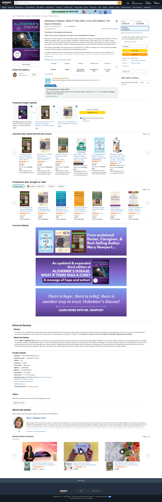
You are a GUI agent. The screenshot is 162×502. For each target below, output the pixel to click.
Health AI (10, 7)
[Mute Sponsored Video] (54, 459)
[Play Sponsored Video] (81, 452)
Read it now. (96, 80)
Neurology (44, 16)
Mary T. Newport (51, 26)
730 (65, 213)
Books (86, 7)
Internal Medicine (36, 16)
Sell (100, 7)
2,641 (138, 213)
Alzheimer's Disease (54, 16)
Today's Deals (78, 7)
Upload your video (19, 402)
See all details (49, 74)
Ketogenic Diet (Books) (26, 381)
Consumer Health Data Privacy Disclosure (83, 496)
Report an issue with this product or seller (59, 59)
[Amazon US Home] (63, 491)
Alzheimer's (22, 384)
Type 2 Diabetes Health (26, 379)
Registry (111, 7)
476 (83, 213)
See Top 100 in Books (44, 377)
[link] (45, 112)
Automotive (147, 7)
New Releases (50, 7)
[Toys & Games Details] (142, 7)
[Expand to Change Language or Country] (129, 3)
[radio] (127, 22)
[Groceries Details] (62, 7)
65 (46, 213)
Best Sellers (40, 7)
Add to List (126, 71)
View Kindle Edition (51, 96)
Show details (86, 121)
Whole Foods (68, 7)
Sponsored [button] (15, 439)
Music (117, 7)
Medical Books (20, 16)
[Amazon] (7, 2)
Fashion (105, 7)
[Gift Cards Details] (96, 7)
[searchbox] (68, 3)
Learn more (96, 92)
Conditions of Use (57, 496)
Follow (34, 74)
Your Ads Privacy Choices (101, 496)
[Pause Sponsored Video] (54, 456)
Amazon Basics (30, 7)
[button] (4, 7)
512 (119, 213)
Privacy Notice (67, 496)
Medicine (28, 16)
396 (29, 213)
